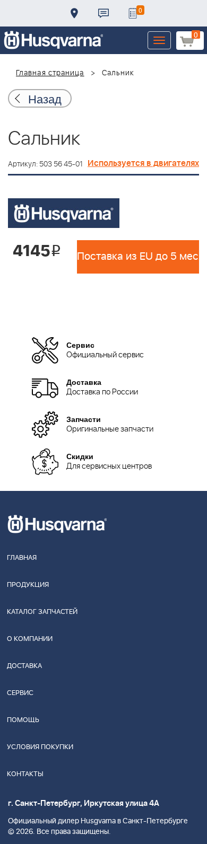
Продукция (28, 585)
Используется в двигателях (143, 163)
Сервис (20, 693)
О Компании (30, 639)
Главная (22, 558)
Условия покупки (40, 747)
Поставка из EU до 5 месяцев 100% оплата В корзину (138, 257)
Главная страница (50, 73)
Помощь (23, 720)
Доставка (74, 13)
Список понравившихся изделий (132, 13)
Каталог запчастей (42, 612)
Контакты (103, 13)
